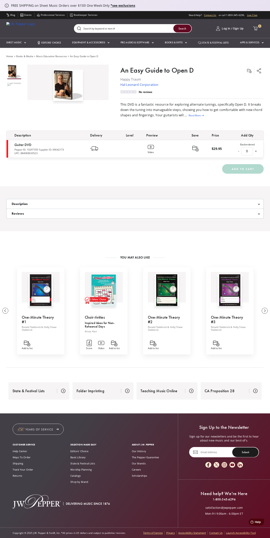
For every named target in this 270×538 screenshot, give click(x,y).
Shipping (18, 463)
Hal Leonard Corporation (139, 84)
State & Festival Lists (82, 463)
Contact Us (210, 15)
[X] (216, 465)
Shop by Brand (79, 482)
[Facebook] (208, 465)
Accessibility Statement (192, 533)
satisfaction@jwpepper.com (224, 507)
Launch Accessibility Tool (241, 533)
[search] (79, 28)
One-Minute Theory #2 (164, 319)
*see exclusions (122, 5)
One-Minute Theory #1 (38, 319)
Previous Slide (5, 311)
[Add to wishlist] (249, 71)
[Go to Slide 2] (14, 84)
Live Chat (252, 15)
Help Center (20, 451)
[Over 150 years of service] (38, 429)
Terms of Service (153, 533)
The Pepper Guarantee (145, 457)
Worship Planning (81, 469)
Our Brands (139, 463)
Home (9, 56)
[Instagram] (224, 465)
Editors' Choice (79, 451)
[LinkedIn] (240, 465)
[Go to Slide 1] (14, 72)
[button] (16, 42)
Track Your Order (23, 469)
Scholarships (139, 475)
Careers (136, 469)
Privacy (170, 533)
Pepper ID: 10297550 (26, 149)
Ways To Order (21, 457)
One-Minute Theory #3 (227, 319)
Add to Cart (243, 169)
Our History (139, 451)
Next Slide (265, 311)
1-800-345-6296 (224, 499)
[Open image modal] (68, 86)
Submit (245, 452)
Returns (17, 475)
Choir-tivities (95, 317)
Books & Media (24, 56)
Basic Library (78, 457)
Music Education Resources (51, 56)
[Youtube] (232, 465)
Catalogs (75, 475)
